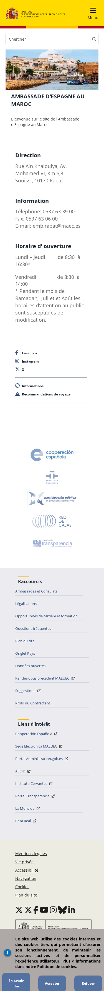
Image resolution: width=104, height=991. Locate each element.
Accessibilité (26, 870)
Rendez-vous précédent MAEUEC (42, 678)
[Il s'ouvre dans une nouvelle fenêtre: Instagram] (53, 910)
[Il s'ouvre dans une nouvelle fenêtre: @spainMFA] (28, 910)
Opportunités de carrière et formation (46, 616)
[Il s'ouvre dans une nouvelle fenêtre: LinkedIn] (71, 910)
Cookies (22, 886)
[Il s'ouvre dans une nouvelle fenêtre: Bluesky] (62, 910)
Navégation (25, 878)
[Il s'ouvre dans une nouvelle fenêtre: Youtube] (44, 910)
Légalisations (26, 603)
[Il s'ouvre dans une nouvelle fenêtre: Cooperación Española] (52, 455)
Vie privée (24, 861)
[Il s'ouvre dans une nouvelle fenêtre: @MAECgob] (19, 910)
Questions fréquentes (33, 628)
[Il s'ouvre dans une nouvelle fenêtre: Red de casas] (52, 521)
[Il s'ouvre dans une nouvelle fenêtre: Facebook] (35, 910)
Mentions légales (31, 853)
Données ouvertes (30, 665)
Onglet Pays (25, 653)
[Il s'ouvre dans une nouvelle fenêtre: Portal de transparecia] (52, 543)
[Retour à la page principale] (36, 13)
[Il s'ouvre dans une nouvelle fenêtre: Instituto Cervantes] (52, 477)
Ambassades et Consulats (36, 591)
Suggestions (25, 690)
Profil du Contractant (32, 703)
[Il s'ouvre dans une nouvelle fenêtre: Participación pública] (52, 499)
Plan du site (24, 640)
